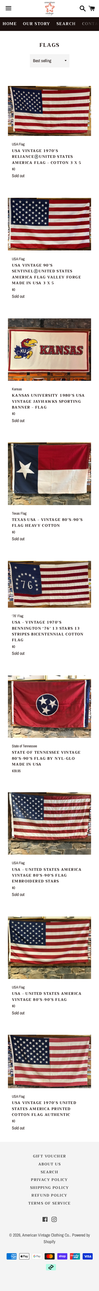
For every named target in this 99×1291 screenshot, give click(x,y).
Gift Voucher (49, 1156)
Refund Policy (49, 1195)
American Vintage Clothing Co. (46, 1235)
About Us (49, 1164)
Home (10, 23)
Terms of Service (49, 1203)
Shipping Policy (49, 1187)
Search (66, 23)
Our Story (36, 23)
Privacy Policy (49, 1179)
